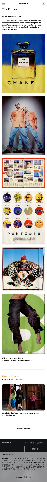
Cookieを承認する (23, 477)
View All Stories (23, 429)
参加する (34, 449)
